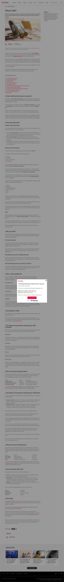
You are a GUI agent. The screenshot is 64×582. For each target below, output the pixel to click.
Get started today (32, 297)
